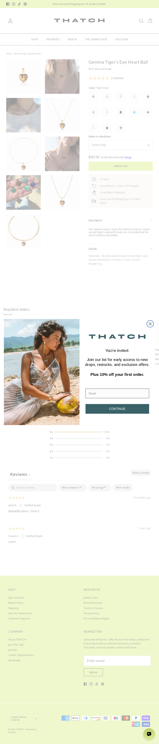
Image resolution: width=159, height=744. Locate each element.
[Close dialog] (150, 323)
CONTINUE (117, 408)
